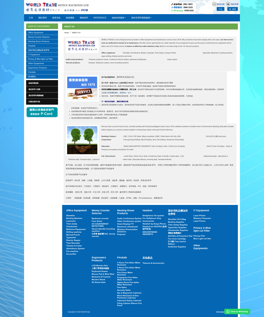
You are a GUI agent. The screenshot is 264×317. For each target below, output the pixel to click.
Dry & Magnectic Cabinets (129, 293)
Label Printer (199, 221)
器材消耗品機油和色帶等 (38, 50)
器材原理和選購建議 (36, 95)
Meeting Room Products (38, 41)
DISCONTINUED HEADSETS (150, 233)
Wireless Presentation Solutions (127, 230)
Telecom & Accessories (153, 263)
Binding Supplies (176, 222)
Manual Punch (73, 235)
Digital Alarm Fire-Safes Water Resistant (128, 283)
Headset (31, 46)
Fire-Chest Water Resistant (125, 273)
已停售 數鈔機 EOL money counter (103, 235)
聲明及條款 (220, 312)
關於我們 (42, 17)
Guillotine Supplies (177, 247)
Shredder (70, 215)
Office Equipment (35, 32)
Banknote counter (100, 218)
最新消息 (56, 17)
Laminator (71, 221)
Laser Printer (199, 215)
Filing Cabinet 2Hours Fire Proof (129, 304)
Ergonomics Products (37, 68)
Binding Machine (74, 218)
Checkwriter (71, 226)
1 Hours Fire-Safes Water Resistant (128, 264)
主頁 (31, 17)
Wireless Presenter (202, 218)
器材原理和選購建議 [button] (140, 17)
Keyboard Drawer (100, 271)
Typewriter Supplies (177, 227)
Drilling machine (74, 232)
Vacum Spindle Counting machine (103, 230)
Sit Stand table (98, 282)
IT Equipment (34, 54)
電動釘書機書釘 (175, 233)
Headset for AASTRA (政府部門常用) (155, 227)
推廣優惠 (70, 17)
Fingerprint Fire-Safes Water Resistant (127, 278)
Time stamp (71, 224)
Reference (100, 17)
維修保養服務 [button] (118, 17)
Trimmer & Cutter (74, 246)
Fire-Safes (122, 287)
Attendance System (75, 248)
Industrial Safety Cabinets (129, 300)
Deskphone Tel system (153, 215)
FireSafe (32, 72)
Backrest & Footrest (101, 277)
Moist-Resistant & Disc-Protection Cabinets (128, 296)
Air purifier (71, 254)
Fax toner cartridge (177, 239)
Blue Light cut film (202, 238)
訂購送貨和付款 (34, 102)
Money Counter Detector (39, 37)
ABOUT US (76, 33)
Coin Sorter (97, 221)
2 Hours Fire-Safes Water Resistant (128, 268)
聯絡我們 (84, 17)
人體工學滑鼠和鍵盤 (100, 268)
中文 (220, 9)
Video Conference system (129, 221)
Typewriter (71, 237)
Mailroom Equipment (76, 229)
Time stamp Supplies (178, 225)
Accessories (148, 221)
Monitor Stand (98, 279)
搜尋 (234, 9)
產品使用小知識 (34, 89)
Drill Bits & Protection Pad (180, 236)
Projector (121, 234)
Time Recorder (73, 243)
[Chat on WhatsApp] (237, 311)
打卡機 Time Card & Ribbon (177, 242)
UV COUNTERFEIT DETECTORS (100, 225)
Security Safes (124, 290)
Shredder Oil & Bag (177, 219)
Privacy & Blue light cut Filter (40, 59)
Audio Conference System (129, 218)
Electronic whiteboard (127, 227)
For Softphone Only (152, 218)
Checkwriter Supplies (178, 230)
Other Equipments (36, 63)
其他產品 (32, 76)
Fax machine (72, 251)
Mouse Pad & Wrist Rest (103, 274)
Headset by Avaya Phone (154, 224)
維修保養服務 (33, 83)
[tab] (42, 83)
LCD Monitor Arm (100, 265)
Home (66, 33)
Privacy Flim (199, 236)
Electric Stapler (73, 240)
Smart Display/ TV (125, 224)
